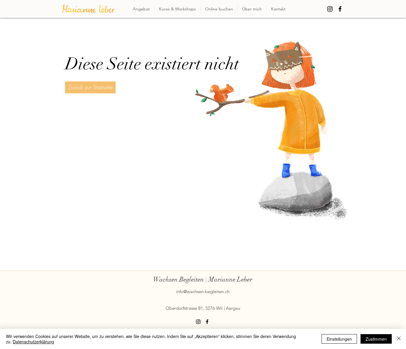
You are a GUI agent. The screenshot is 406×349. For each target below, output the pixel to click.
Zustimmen (376, 339)
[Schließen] (398, 339)
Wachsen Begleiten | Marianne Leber (202, 279)
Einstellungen (339, 339)
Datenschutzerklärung (33, 342)
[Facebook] (340, 8)
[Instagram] (329, 8)
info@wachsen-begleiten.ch (202, 291)
